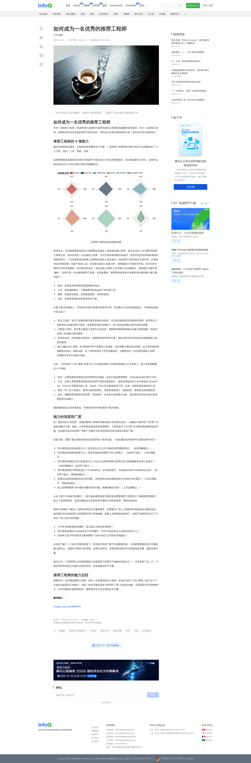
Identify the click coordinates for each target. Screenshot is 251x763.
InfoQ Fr (209, 737)
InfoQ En (209, 730)
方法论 (93, 631)
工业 (136, 631)
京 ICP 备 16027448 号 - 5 (143, 759)
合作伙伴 (95, 734)
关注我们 (95, 741)
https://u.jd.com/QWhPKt (68, 606)
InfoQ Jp (209, 733)
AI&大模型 (178, 76)
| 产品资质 (190, 759)
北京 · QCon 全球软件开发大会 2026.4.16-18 (167, 730)
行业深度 (147, 631)
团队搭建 (117, 631)
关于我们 (95, 727)
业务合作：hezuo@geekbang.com (120, 733)
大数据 (62, 631)
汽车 (128, 631)
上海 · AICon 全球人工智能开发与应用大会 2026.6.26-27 (172, 733)
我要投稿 (95, 731)
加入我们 (95, 738)
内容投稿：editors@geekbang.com (120, 730)
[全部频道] (185, 14)
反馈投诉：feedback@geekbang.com (121, 737)
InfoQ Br (209, 740)
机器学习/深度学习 (77, 631)
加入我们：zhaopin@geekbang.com (120, 740)
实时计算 (105, 631)
